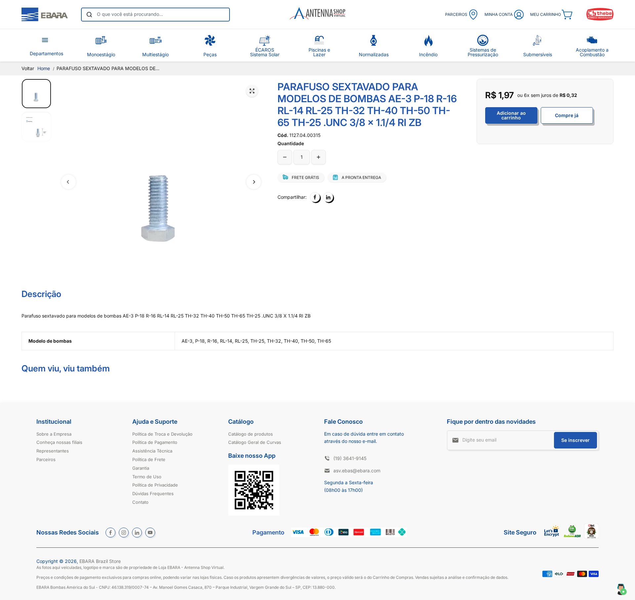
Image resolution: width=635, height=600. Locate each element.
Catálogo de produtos (250, 434)
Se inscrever (575, 440)
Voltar (27, 68)
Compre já (566, 115)
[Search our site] (89, 14)
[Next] (253, 182)
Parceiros (46, 459)
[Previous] (68, 182)
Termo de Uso (146, 476)
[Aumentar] (318, 157)
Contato (140, 502)
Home (43, 68)
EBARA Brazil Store (100, 561)
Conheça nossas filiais (59, 442)
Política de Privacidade (155, 485)
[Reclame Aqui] (572, 535)
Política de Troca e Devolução (162, 434)
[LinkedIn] (328, 197)
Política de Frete (148, 459)
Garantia (140, 468)
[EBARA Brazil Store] (44, 14)
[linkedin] (137, 532)
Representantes (52, 450)
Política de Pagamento (154, 442)
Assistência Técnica (152, 450)
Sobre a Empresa (53, 434)
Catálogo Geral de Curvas (254, 442)
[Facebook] (315, 197)
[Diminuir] (284, 157)
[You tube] (150, 532)
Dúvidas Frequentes (153, 493)
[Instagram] (124, 532)
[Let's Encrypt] (552, 538)
